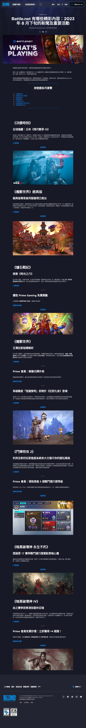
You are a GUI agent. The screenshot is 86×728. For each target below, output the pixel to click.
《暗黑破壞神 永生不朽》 (22, 103)
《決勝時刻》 (19, 94)
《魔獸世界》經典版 (21, 96)
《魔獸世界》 (19, 99)
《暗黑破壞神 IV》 (20, 105)
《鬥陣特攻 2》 (19, 101)
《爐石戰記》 (19, 97)
